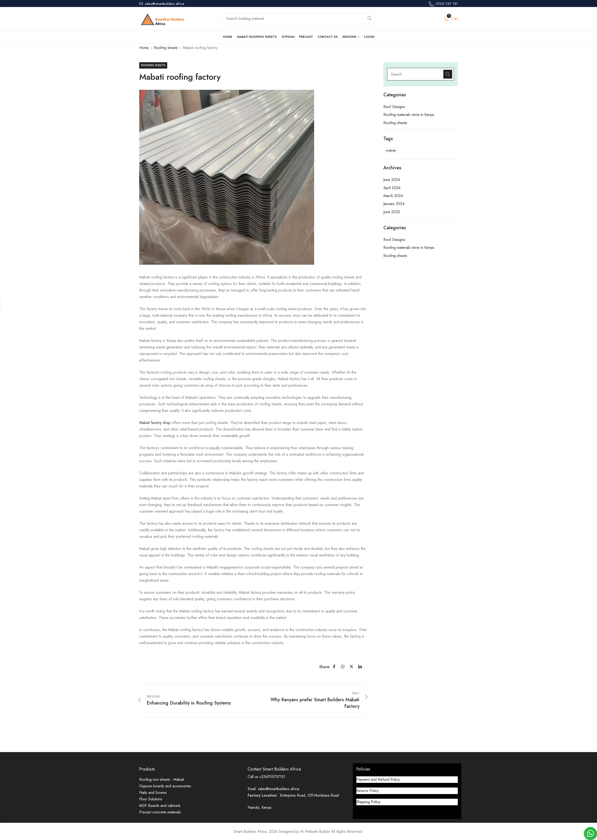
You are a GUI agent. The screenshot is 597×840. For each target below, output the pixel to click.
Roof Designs (394, 106)
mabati (391, 150)
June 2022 (391, 212)
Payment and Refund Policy (378, 779)
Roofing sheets (166, 47)
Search (369, 18)
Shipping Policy (368, 802)
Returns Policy (367, 790)
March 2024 (393, 195)
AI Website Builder (315, 831)
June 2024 (391, 179)
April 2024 (391, 188)
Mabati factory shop (154, 422)
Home (144, 47)
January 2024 (393, 203)
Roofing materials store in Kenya (408, 114)
